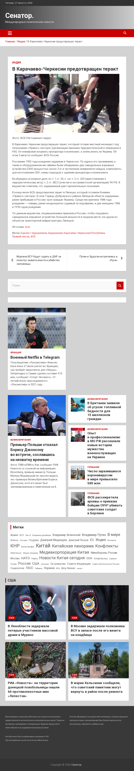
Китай (43, 546)
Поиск (120, 285)
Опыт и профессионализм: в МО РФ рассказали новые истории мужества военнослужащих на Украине (104, 445)
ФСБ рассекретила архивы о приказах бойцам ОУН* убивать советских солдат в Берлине (104, 505)
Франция (15, 352)
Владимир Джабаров (41, 535)
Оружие (113, 558)
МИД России (15, 553)
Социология (17, 568)
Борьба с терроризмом (34, 233)
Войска (14, 540)
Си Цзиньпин (58, 563)
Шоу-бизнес (68, 568)
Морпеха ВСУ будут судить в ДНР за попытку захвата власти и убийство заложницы (39, 260)
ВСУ (22, 535)
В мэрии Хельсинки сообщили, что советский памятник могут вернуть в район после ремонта (96, 687)
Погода (13, 564)
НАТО (25, 558)
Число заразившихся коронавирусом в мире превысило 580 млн (104, 477)
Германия (93, 467)
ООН (89, 558)
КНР (15, 545)
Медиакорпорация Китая (64, 552)
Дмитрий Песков (78, 540)
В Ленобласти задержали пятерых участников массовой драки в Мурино (33, 630)
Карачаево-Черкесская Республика (84, 233)
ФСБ (33, 236)
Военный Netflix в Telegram (35, 357)
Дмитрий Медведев (53, 540)
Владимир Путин (94, 535)
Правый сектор (20, 236)
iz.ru (27, 226)
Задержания (55, 233)
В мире (113, 534)
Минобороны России (104, 552)
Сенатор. (19, 16)
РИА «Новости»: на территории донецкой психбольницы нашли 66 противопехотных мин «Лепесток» (33, 689)
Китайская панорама (73, 546)
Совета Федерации (79, 563)
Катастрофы (27, 546)
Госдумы (34, 540)
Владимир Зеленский (66, 535)
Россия (24, 563)
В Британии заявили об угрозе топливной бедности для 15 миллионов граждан (104, 411)
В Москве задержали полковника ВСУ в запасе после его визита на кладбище (98, 630)
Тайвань (38, 568)
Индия (16, 62)
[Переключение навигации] (9, 33)
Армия (14, 535)
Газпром (23, 540)
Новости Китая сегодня (62, 558)
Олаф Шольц (101, 558)
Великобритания (20, 440)
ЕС (92, 540)
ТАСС (29, 568)
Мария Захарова (30, 553)
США (35, 564)
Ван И (28, 535)
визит (80, 568)
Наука (34, 558)
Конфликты (106, 546)
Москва (15, 558)
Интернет (111, 540)
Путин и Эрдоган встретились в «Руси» (98, 258)
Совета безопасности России (105, 564)
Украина (49, 568)
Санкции (45, 564)
